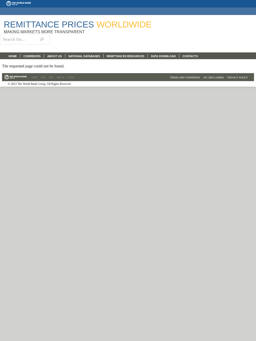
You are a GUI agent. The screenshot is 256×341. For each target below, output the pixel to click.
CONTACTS (190, 56)
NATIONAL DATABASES (84, 56)
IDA (43, 77)
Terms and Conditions (185, 77)
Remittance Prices (78, 24)
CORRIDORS (32, 56)
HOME (12, 56)
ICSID (71, 77)
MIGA (60, 77)
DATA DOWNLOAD (163, 56)
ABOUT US (54, 56)
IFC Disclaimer (214, 77)
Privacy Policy (238, 77)
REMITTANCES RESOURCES (125, 56)
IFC (51, 77)
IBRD (34, 77)
